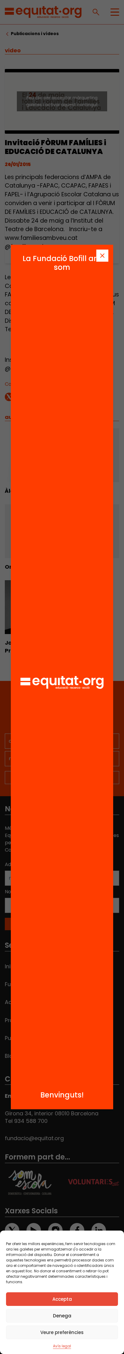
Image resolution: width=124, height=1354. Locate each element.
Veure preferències (62, 1332)
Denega (62, 1316)
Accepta (62, 1299)
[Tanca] (102, 256)
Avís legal (62, 1346)
